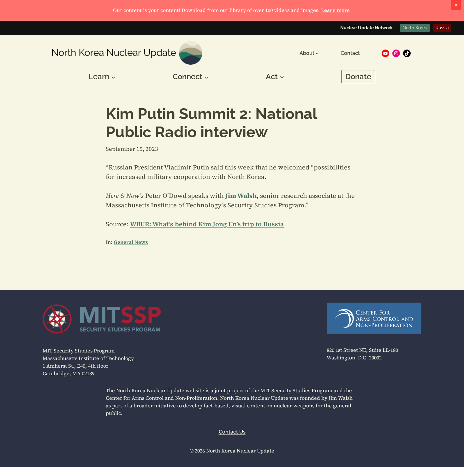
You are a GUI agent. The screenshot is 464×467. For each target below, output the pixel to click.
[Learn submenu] (113, 76)
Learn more (335, 10)
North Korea (414, 27)
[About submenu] (317, 53)
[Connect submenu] (206, 76)
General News (131, 242)
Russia (442, 27)
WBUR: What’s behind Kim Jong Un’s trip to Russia (207, 224)
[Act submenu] (282, 76)
